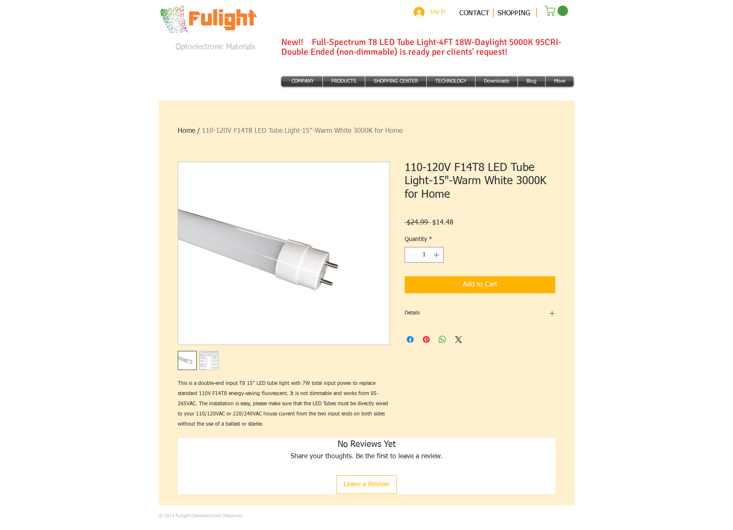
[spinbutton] (424, 254)
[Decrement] (411, 254)
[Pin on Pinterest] (426, 339)
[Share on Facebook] (410, 339)
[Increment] (437, 254)
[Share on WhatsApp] (442, 339)
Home (186, 131)
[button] (558, 11)
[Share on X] (458, 339)
